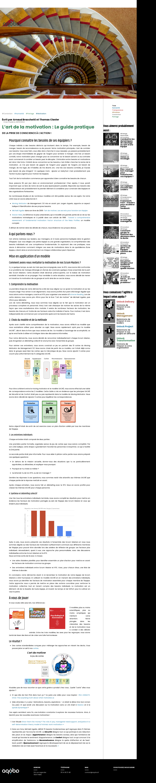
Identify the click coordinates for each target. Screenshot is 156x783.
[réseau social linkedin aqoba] (117, 772)
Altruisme (116, 112)
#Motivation (41, 113)
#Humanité (19, 113)
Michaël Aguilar (18, 210)
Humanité (116, 108)
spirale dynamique (19, 707)
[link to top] (88, 140)
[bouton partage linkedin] (146, 779)
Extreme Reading (76, 294)
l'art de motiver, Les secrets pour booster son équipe (66, 210)
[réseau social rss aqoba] (119, 772)
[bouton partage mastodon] (143, 779)
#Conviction (7, 113)
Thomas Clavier (49, 119)
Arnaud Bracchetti (24, 119)
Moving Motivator (19, 203)
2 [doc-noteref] (14, 330)
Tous (114, 106)
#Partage (30, 113)
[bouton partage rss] (150, 779)
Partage (115, 117)
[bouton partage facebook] (9, 107)
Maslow (80, 705)
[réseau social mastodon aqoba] (114, 772)
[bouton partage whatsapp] (11, 107)
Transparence (117, 110)
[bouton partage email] (14, 107)
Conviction (116, 114)
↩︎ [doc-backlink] (63, 724)
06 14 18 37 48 (65, 772)
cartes (35, 648)
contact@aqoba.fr (92, 772)
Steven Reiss (17, 215)
